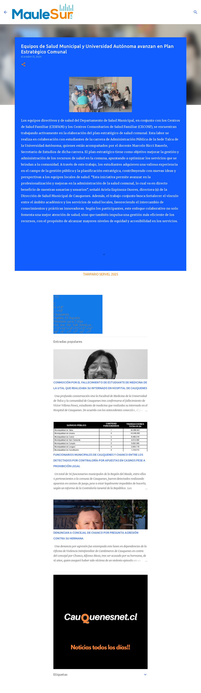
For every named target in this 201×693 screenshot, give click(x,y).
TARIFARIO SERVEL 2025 (100, 274)
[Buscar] (195, 12)
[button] (23, 64)
